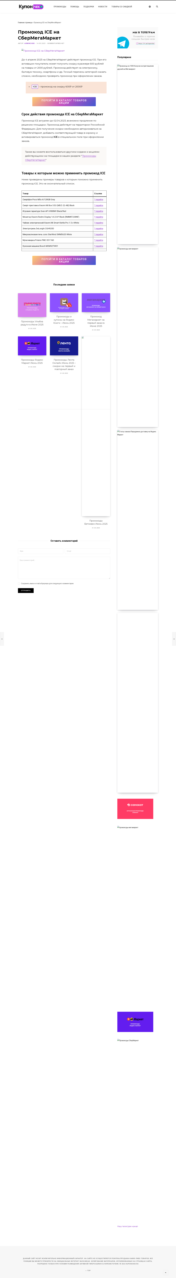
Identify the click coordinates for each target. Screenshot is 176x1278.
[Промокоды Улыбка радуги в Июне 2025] (32, 305)
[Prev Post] (2, 639)
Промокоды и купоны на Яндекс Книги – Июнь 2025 (64, 319)
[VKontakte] (9, 58)
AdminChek (29, 43)
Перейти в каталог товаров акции (64, 101)
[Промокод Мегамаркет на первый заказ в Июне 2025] (96, 302)
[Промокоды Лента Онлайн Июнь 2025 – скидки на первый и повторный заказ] (64, 345)
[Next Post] (174, 639)
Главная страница (25, 22)
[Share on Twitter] (9, 51)
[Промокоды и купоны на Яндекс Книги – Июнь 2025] (64, 302)
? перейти (98, 199)
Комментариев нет (56, 43)
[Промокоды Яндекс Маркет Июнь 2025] (32, 345)
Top (89, 1270)
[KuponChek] (33, 6)
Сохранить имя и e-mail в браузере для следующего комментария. (47, 583)
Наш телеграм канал (127, 1226)
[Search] (155, 7)
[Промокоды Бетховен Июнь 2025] (96, 426)
